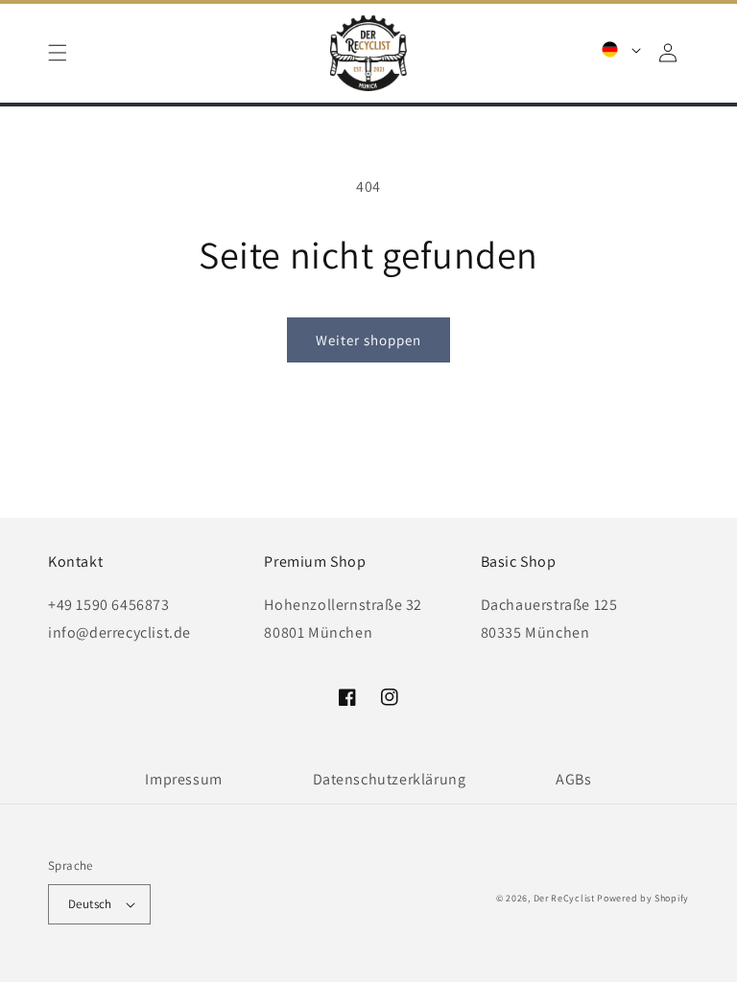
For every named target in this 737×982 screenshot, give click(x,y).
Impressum (183, 779)
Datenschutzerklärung (389, 779)
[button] (57, 53)
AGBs (573, 779)
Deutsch (90, 904)
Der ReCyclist (564, 898)
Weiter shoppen (368, 340)
